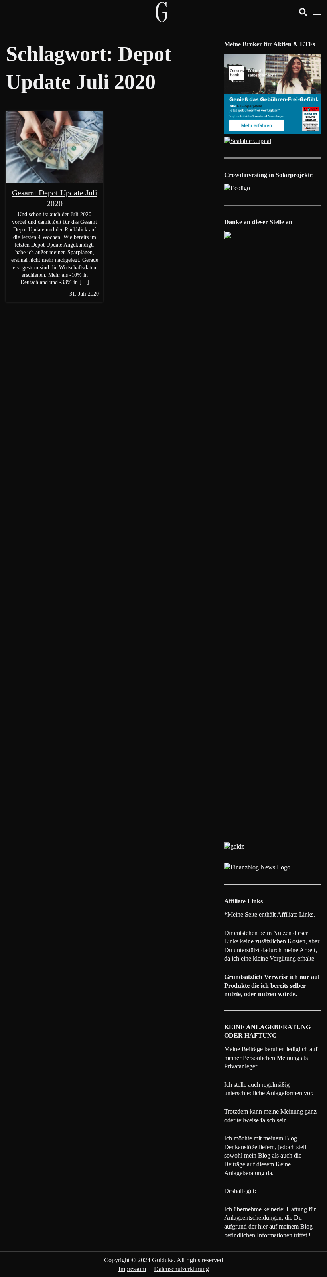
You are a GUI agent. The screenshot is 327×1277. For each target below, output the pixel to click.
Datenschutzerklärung (181, 1268)
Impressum (132, 1268)
